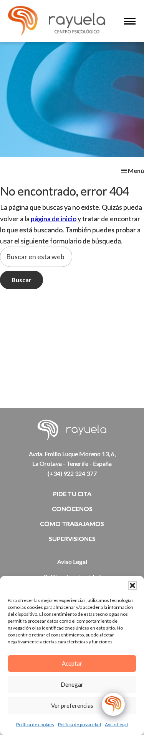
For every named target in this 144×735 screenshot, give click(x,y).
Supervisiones (72, 538)
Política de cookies (35, 724)
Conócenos (72, 508)
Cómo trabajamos (72, 523)
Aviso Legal (116, 724)
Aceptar (72, 663)
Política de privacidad (79, 724)
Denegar (72, 684)
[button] (132, 585)
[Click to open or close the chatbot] (113, 704)
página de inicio (53, 218)
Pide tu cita (72, 493)
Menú (136, 170)
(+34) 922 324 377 (72, 473)
